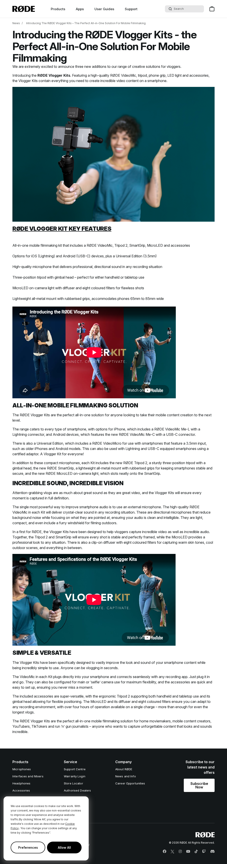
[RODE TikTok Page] (196, 851)
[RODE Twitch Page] (204, 851)
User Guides (104, 9)
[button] (199, 785)
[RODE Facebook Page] (164, 851)
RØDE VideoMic (123, 75)
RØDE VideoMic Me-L (172, 429)
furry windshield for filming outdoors (87, 523)
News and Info (125, 776)
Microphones (21, 769)
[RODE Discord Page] (212, 851)
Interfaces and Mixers (27, 776)
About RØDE (123, 769)
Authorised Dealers (77, 790)
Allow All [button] (64, 847)
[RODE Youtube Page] (188, 851)
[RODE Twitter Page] (172, 851)
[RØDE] (23, 9)
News (16, 23)
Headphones (21, 783)
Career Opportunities (130, 783)
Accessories (21, 790)
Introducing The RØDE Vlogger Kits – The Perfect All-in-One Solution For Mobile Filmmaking (86, 23)
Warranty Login (74, 776)
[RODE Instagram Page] (180, 851)
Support (131, 9)
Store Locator (73, 783)
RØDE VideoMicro (106, 443)
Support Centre (75, 769)
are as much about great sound (78, 493)
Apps (80, 9)
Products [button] (58, 9)
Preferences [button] (28, 847)
